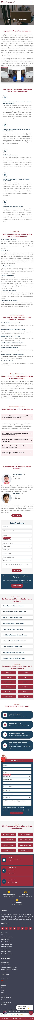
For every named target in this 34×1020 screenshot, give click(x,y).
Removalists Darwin (6, 949)
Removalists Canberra (6, 954)
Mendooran (18, 21)
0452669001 (11, 873)
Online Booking (5, 974)
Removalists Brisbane (6, 946)
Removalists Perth (5, 939)
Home (3, 21)
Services (3, 987)
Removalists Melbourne (7, 937)
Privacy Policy (4, 1004)
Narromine (8, 677)
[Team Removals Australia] (8, 2)
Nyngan (25, 691)
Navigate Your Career (6, 997)
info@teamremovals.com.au (15, 860)
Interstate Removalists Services (9, 967)
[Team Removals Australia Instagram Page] (7, 928)
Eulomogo (8, 691)
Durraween (25, 696)
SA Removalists (8, 839)
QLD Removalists (25, 845)
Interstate (19, 810)
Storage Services (5, 972)
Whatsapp (30, 1018)
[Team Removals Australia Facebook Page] (3, 928)
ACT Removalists (8, 834)
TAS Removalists (8, 850)
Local (26, 810)
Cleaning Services (5, 964)
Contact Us (4, 995)
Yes (18, 807)
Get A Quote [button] (5, 1018)
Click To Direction (12, 882)
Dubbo (8, 672)
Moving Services (5, 962)
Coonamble (25, 687)
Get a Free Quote (17, 760)
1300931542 (17, 586)
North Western (12, 21)
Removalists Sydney (6, 951)
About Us (3, 985)
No (22, 807)
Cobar (25, 677)
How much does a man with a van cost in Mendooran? (15, 440)
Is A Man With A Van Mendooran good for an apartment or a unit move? (15, 416)
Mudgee (25, 672)
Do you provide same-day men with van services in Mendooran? (14, 446)
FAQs (2, 990)
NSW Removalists (8, 845)
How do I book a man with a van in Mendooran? (13, 453)
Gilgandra (26, 682)
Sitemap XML (4, 999)
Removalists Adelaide (6, 944)
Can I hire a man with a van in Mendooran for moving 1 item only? (15, 433)
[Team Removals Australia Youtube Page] (31, 928)
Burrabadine (8, 696)
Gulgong (8, 687)
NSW (7, 21)
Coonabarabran (8, 682)
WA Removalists (25, 850)
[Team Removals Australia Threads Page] (11, 928)
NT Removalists (25, 834)
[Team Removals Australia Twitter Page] (15, 928)
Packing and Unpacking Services (9, 969)
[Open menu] (31, 2)
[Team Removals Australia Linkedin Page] (19, 928)
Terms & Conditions (6, 1002)
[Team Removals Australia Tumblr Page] (27, 928)
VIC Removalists (25, 839)
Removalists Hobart (6, 941)
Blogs (2, 992)
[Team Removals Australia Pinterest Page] (23, 928)
